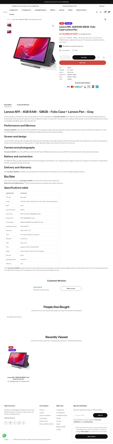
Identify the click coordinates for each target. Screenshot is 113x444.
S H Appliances (60, 413)
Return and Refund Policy (46, 424)
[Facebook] (6, 423)
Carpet (58, 424)
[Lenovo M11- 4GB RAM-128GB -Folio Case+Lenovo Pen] (18, 360)
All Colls (58, 429)
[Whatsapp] (23, 423)
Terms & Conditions (45, 415)
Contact (41, 413)
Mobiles (69, 79)
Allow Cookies (91, 436)
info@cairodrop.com (9, 418)
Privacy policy (43, 418)
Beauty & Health (60, 427)
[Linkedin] (19, 423)
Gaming (58, 421)
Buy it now (83, 63)
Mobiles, (69, 74)
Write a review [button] (71, 288)
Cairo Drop (70, 72)
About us (41, 410)
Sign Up (100, 415)
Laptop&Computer (61, 415)
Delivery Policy (43, 421)
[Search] (97, 12)
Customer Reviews (23, 105)
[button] (32, 2)
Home (8, 19)
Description (8, 105)
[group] (34, 51)
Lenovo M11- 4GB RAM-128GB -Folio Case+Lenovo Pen (18, 378)
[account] (101, 12)
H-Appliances (60, 410)
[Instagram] (10, 423)
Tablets (74, 74)
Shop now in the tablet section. (14, 183)
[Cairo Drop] (5, 12)
